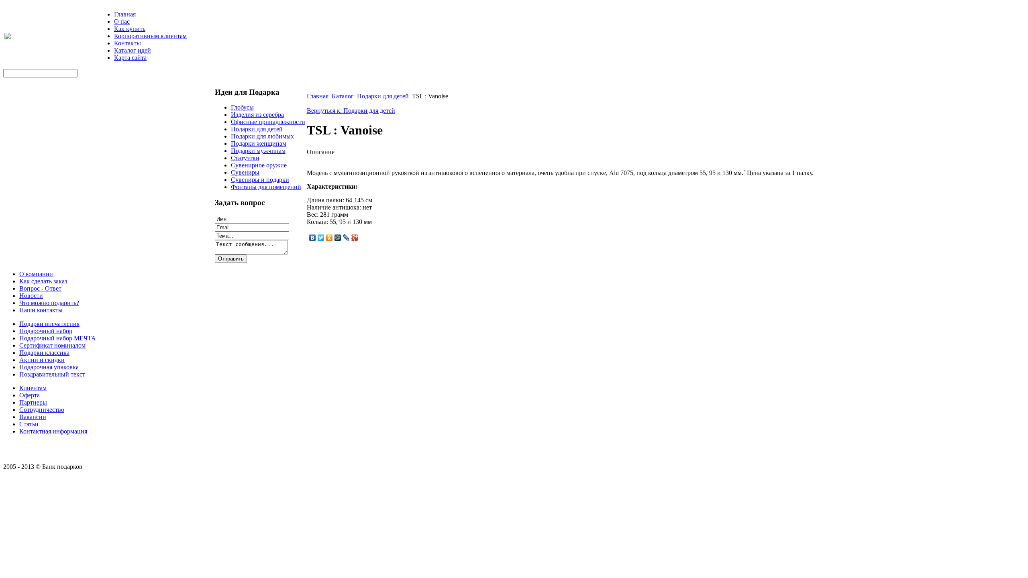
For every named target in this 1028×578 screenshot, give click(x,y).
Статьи (29, 424)
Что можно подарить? (49, 302)
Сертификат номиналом (52, 345)
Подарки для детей (257, 129)
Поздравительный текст (52, 374)
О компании (36, 274)
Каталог (343, 96)
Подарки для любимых (262, 136)
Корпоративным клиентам (150, 36)
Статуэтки (245, 158)
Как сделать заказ (43, 281)
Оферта (29, 395)
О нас (122, 21)
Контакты (127, 43)
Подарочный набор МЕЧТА (57, 338)
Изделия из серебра (257, 114)
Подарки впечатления (49, 323)
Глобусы (242, 107)
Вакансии (32, 416)
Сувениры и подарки (260, 179)
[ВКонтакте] (312, 237)
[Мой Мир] (338, 237)
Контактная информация (53, 431)
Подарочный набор (45, 331)
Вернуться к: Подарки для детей (351, 110)
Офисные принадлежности (268, 121)
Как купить (129, 28)
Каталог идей (132, 50)
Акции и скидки (42, 359)
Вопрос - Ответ (40, 288)
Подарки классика (44, 352)
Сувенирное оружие (259, 165)
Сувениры (245, 172)
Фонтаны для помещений (266, 186)
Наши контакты (41, 310)
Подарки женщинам (258, 143)
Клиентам (33, 388)
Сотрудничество (41, 409)
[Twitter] (321, 237)
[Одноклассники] (329, 237)
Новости (31, 295)
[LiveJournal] (346, 237)
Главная (125, 14)
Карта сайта (130, 57)
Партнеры (33, 402)
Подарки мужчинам (258, 150)
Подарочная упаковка (49, 367)
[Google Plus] (355, 237)
